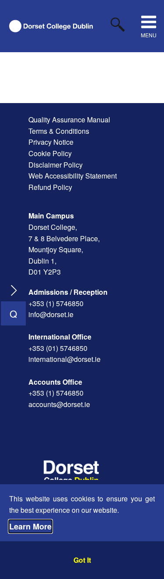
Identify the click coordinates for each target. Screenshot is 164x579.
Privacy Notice (50, 142)
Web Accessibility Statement (72, 176)
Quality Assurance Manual (69, 119)
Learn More (30, 526)
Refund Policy (50, 187)
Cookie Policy (50, 153)
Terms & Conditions (58, 131)
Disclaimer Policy (55, 165)
